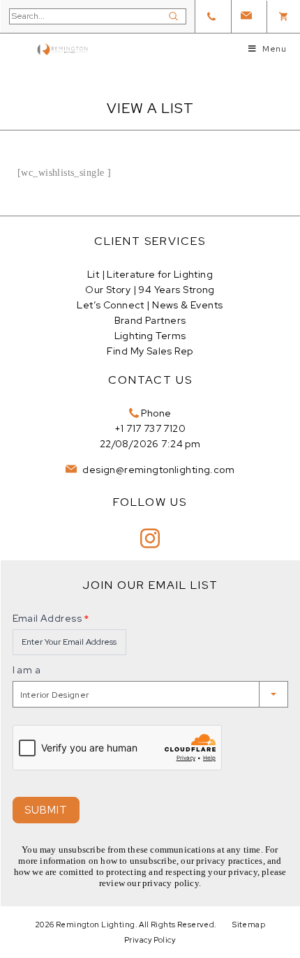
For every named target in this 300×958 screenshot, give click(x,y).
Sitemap (248, 924)
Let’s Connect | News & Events (150, 305)
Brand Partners (150, 320)
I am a (27, 670)
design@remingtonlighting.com (157, 469)
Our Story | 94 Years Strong (149, 289)
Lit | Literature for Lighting (150, 274)
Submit (46, 810)
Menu (274, 48)
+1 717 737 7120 (150, 428)
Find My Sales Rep (150, 351)
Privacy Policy (150, 940)
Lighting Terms (150, 335)
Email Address (51, 618)
